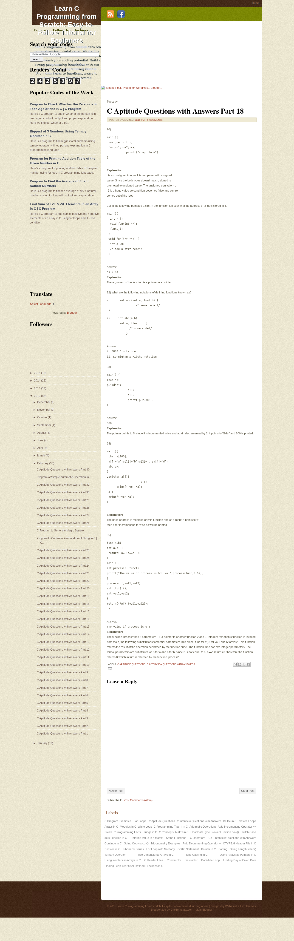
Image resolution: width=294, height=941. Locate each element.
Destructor (191, 860)
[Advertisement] (180, 53)
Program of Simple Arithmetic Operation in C (64, 477)
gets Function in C (116, 838)
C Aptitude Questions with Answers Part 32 (63, 484)
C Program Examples (118, 821)
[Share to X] (244, 664)
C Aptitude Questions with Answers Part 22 (63, 580)
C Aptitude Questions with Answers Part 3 (62, 718)
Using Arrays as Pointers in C (238, 854)
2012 (37, 396)
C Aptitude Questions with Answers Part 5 (62, 703)
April (40, 448)
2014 (37, 380)
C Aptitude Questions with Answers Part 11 (63, 657)
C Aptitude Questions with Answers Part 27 (63, 515)
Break (108, 832)
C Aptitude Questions (131, 664)
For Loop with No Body (160, 849)
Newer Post (116, 790)
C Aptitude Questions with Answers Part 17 (63, 611)
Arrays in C (111, 826)
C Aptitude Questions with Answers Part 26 (63, 523)
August (42, 432)
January (42, 743)
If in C (184, 826)
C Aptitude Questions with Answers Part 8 (62, 680)
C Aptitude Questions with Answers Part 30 (63, 469)
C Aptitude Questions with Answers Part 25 (63, 557)
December (44, 402)
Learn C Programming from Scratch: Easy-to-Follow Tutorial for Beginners (67, 24)
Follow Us (61, 30)
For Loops (140, 821)
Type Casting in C (197, 854)
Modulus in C (128, 826)
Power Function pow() (225, 832)
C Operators (197, 838)
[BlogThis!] (239, 664)
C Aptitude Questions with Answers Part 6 (62, 695)
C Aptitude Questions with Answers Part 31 (63, 492)
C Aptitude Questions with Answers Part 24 (63, 565)
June (40, 440)
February (43, 463)
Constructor (174, 860)
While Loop (145, 826)
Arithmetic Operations (202, 826)
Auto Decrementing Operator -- (202, 843)
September (44, 425)
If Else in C (230, 821)
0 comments (155, 120)
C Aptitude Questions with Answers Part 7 (62, 687)
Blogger (72, 312)
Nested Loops (247, 821)
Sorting (222, 849)
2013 (37, 388)
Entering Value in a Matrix (147, 838)
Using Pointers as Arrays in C (123, 860)
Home (256, 3)
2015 (37, 373)
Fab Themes (248, 906)
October (42, 417)
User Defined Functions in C (145, 866)
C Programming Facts (127, 832)
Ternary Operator (115, 854)
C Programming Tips (166, 826)
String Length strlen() (243, 849)
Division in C (112, 849)
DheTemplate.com (181, 909)
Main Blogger (203, 909)
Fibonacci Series (133, 849)
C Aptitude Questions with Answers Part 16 (63, 619)
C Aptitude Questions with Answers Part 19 (63, 596)
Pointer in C (208, 849)
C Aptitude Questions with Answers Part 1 (62, 733)
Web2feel (231, 906)
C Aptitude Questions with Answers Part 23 (63, 573)
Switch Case (248, 832)
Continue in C (113, 843)
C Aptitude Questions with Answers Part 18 (175, 110)
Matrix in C (182, 832)
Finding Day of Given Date (239, 860)
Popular (40, 30)
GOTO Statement (188, 849)
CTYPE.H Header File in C (239, 843)
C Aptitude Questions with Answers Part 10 (63, 664)
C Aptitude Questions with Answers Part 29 (63, 500)
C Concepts (166, 832)
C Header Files (153, 860)
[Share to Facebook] (248, 664)
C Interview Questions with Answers (171, 664)
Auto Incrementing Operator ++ (237, 826)
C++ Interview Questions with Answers (232, 838)
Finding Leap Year (116, 866)
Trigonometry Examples (165, 843)
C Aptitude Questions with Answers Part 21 (63, 550)
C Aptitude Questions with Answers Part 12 (63, 649)
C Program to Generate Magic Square (60, 530)
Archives (81, 30)
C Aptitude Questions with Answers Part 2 (62, 726)
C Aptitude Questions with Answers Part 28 (63, 507)
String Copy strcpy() (136, 843)
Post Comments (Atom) (138, 800)
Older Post (247, 790)
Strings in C (150, 832)
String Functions (176, 838)
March (41, 455)
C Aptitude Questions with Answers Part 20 (63, 588)
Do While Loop (210, 860)
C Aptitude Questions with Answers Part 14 (63, 634)
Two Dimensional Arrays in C (156, 854)
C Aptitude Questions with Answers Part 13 (63, 642)
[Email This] (235, 664)
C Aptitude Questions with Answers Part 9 (62, 672)
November (44, 409)
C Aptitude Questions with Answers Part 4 (62, 710)
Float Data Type (200, 832)
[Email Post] (109, 668)
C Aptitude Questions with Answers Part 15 (63, 626)
